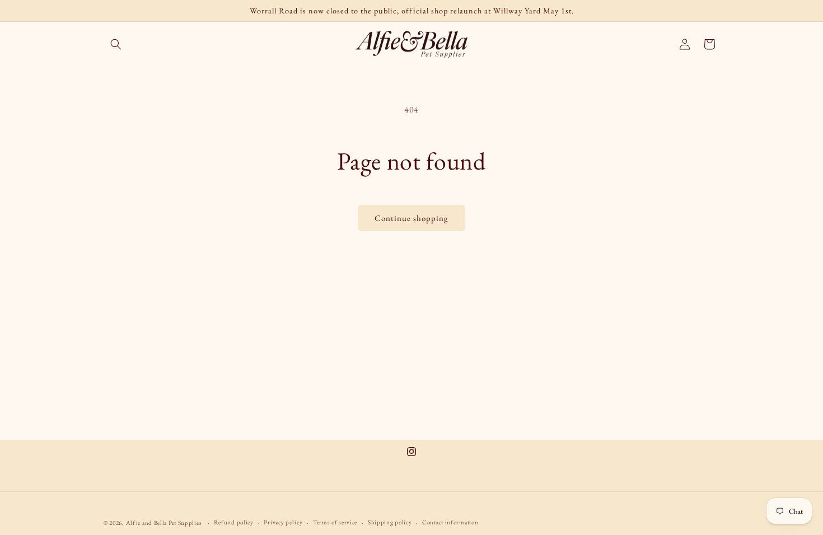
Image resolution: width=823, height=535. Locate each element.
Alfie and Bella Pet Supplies (164, 523)
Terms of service (335, 522)
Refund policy (234, 522)
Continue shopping (411, 218)
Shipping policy (390, 522)
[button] (116, 44)
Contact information (450, 522)
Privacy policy (283, 522)
